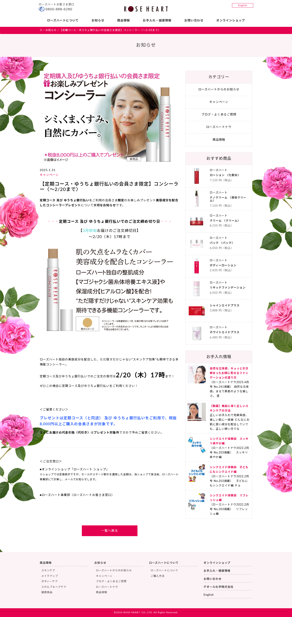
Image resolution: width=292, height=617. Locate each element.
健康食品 (46, 592)
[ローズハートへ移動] (41, 30)
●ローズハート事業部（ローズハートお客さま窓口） (77, 495)
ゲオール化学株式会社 (218, 587)
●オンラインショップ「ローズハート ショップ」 (74, 469)
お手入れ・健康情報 (157, 20)
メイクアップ (49, 576)
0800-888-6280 (58, 9)
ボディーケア (49, 581)
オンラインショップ (230, 20)
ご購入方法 (157, 576)
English (242, 5)
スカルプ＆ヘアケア (53, 587)
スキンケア (48, 570)
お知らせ (98, 20)
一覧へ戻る (109, 530)
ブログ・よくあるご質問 (218, 114)
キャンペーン (49, 174)
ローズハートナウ (218, 127)
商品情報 (123, 20)
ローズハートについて (63, 20)
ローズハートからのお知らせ (218, 89)
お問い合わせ (193, 20)
